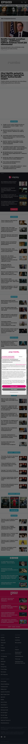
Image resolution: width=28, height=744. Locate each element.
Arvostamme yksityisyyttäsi (8, 356)
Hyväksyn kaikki (14, 386)
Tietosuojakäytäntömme (14, 392)
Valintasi (20, 356)
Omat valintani (14, 389)
